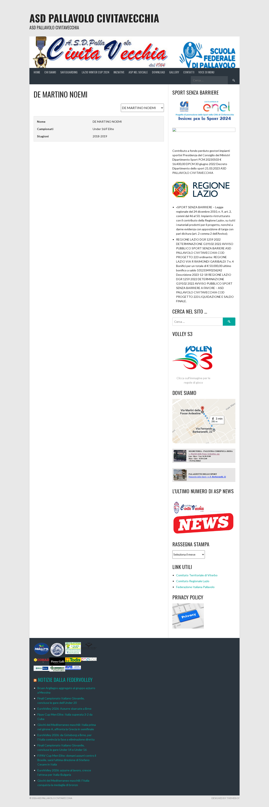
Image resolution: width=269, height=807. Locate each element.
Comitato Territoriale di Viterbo (197, 575)
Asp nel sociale (138, 72)
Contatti (188, 72)
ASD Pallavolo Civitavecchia (94, 17)
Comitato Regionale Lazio (192, 581)
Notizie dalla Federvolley (65, 679)
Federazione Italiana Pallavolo (195, 587)
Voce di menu (206, 72)
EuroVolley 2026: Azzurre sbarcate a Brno (64, 708)
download (158, 72)
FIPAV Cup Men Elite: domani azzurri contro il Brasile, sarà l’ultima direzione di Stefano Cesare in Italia (66, 760)
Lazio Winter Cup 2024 (95, 72)
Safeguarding (69, 72)
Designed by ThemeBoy (225, 798)
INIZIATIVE (118, 72)
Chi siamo (50, 72)
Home (37, 72)
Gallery (174, 72)
